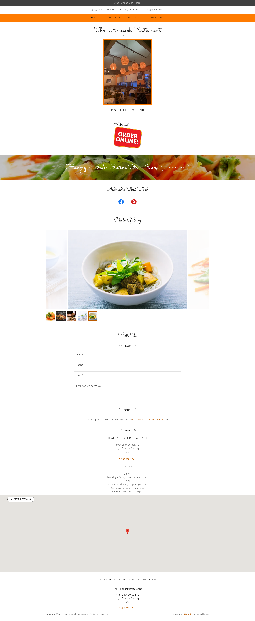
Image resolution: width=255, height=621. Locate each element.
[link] (127, 31)
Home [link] (94, 17)
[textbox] (127, 354)
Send (127, 410)
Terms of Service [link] (156, 420)
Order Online (175, 167)
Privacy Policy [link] (138, 420)
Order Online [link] (112, 17)
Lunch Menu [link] (133, 17)
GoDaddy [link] (188, 614)
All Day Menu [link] (155, 17)
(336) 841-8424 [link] (155, 9)
